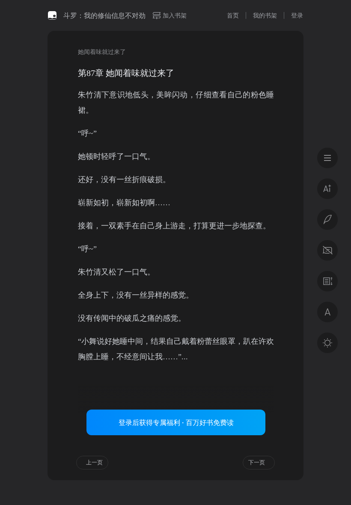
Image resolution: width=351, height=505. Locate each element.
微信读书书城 (52, 15)
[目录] (327, 158)
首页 (233, 15)
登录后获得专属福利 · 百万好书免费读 (176, 422)
